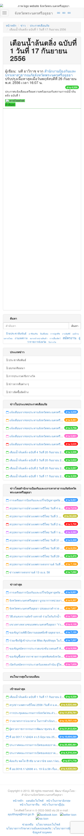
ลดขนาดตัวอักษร (47, 12)
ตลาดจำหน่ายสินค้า (38, 338)
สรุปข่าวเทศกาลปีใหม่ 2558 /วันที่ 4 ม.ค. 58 (35, 705)
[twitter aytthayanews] (68, 814)
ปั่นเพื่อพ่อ (44, 333)
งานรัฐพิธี (66, 333)
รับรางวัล (52, 342)
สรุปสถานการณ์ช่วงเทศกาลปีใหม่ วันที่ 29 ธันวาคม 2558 (43, 556)
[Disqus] (42, 161)
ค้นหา (74, 326)
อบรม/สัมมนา (17, 368)
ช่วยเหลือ (27, 824)
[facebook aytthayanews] (47, 814)
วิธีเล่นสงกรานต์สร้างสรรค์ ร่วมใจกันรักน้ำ (35, 616)
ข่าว (23, 25)
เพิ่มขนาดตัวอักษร (55, 12)
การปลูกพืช (55, 333)
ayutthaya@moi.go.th (21, 814)
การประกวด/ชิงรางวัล (22, 376)
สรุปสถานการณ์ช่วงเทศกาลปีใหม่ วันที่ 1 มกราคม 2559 (42, 532)
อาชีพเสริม (33, 333)
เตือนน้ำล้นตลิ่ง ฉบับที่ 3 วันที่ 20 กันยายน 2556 (37, 460)
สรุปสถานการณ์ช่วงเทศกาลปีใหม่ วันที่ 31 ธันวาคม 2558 (43, 540)
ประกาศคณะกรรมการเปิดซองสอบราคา (33, 745)
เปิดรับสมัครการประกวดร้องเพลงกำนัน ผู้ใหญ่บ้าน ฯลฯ (42, 664)
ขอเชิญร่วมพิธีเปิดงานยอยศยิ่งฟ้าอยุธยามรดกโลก (38, 632)
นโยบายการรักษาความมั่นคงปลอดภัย (28, 828)
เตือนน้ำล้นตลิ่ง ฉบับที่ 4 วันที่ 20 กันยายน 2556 (37, 452)
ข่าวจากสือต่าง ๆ (19, 384)
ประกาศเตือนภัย (39, 25)
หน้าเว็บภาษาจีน (29, 804)
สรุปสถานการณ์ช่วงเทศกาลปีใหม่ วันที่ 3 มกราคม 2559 (42, 516)
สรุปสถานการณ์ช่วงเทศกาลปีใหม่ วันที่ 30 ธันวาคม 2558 (43, 548)
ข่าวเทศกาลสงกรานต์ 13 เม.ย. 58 (29, 572)
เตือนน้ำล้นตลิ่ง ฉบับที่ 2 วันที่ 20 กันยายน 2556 (37, 468)
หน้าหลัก (11, 25)
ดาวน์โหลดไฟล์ (16, 100)
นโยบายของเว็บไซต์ (48, 824)
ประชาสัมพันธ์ (17, 360)
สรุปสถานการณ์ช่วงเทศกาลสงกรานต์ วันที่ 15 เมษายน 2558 (45, 564)
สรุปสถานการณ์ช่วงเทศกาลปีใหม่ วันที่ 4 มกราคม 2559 (42, 508)
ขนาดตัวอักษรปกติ (51, 12)
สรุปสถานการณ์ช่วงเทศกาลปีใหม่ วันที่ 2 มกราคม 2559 (42, 524)
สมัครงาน (69, 337)
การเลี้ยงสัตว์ (55, 338)
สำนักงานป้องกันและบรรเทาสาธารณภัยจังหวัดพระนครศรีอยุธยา (40, 72)
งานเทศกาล (21, 338)
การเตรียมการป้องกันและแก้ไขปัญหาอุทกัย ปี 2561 (39, 500)
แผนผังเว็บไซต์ (35, 800)
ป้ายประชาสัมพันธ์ (16, 333)
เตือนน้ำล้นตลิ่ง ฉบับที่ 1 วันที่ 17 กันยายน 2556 (37, 476)
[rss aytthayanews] (42, 818)
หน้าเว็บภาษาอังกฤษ (58, 800)
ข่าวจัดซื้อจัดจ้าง (19, 392)
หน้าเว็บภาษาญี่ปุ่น (53, 804)
